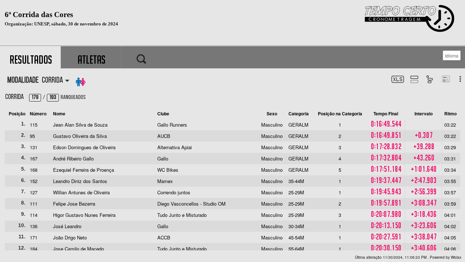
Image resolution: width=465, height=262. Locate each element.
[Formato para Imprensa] (445, 80)
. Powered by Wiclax (408, 257)
